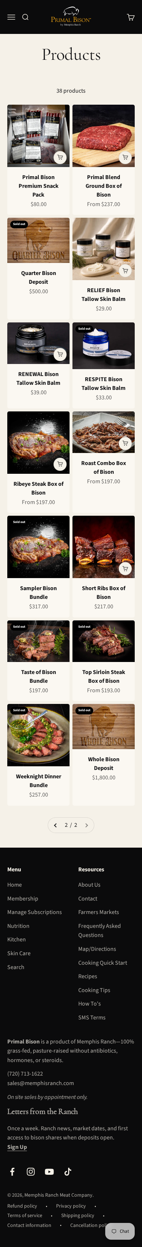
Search (15, 967)
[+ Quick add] (60, 157)
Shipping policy (77, 1215)
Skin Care (19, 953)
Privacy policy (71, 1206)
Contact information (29, 1225)
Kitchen (16, 940)
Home (14, 885)
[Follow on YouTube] (49, 1172)
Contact (87, 899)
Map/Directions (97, 949)
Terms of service (24, 1215)
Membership (22, 899)
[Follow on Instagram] (31, 1172)
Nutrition (18, 926)
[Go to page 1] (55, 825)
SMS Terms (92, 1018)
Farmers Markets (98, 912)
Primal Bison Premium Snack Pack (39, 186)
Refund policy (22, 1206)
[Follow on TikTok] (68, 1172)
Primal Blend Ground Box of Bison (104, 186)
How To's (89, 1004)
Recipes (87, 976)
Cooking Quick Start (102, 963)
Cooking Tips (94, 990)
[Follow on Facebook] (12, 1172)
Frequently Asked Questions (99, 931)
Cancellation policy (91, 1225)
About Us (89, 885)
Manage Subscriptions (34, 912)
